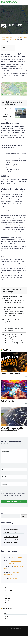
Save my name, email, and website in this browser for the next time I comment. (13, 494)
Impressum (7, 616)
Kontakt (6, 618)
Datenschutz (7, 613)
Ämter (7, 37)
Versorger (8, 603)
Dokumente (8, 588)
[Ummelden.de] (9, 1)
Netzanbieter (9, 590)
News (3, 425)
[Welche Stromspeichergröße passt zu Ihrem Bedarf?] (14, 416)
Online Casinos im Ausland (12, 540)
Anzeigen (10, 47)
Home (3, 37)
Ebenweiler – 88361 (16, 557)
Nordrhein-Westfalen (16, 37)
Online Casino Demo (8, 401)
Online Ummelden (13, 578)
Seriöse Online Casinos (11, 542)
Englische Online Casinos (10, 374)
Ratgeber (4, 370)
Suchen (3, 513)
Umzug (7, 600)
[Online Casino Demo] (14, 389)
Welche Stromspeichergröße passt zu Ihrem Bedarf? (12, 429)
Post (6, 595)
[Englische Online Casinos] (14, 362)
